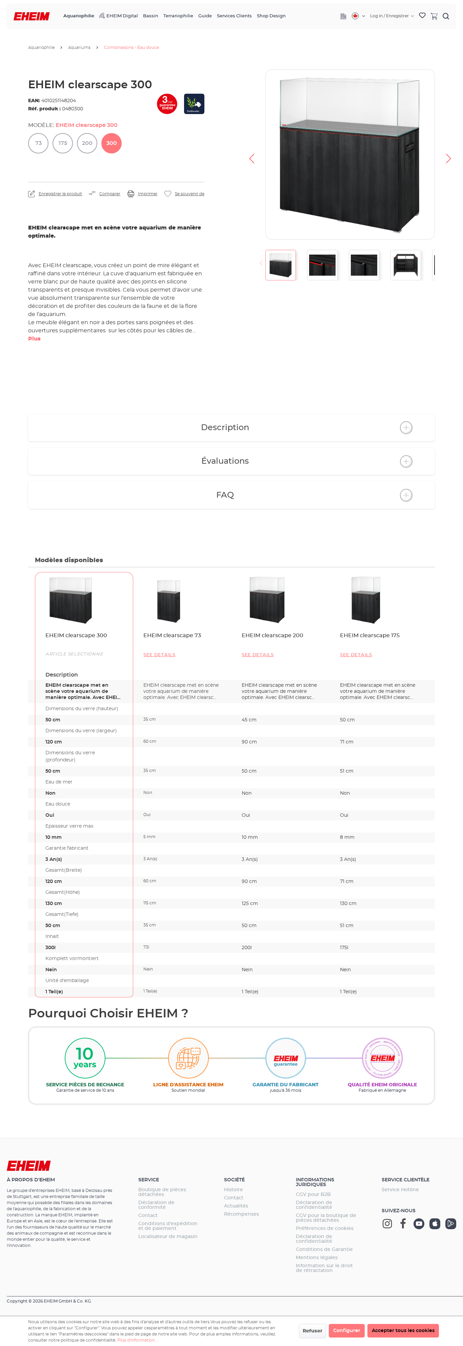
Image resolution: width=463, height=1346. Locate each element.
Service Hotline (400, 1189)
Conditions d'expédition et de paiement (168, 1226)
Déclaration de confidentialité (314, 1205)
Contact (148, 1215)
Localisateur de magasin (168, 1236)
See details (159, 655)
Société (234, 1180)
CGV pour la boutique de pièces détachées (326, 1218)
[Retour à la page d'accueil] (32, 16)
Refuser (312, 1331)
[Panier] (434, 16)
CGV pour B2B (313, 1194)
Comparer (109, 194)
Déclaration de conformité (156, 1205)
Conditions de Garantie (324, 1249)
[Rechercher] (446, 16)
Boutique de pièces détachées (162, 1192)
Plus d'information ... (138, 1340)
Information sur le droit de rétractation (324, 1268)
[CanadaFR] (358, 16)
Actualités (236, 1206)
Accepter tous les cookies (403, 1330)
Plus (34, 339)
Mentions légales (317, 1257)
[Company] (343, 16)
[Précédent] (251, 154)
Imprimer (148, 194)
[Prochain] (449, 154)
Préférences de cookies (325, 1228)
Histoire (233, 1189)
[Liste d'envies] (422, 16)
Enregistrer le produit (60, 194)
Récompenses (241, 1214)
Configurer (346, 1330)
